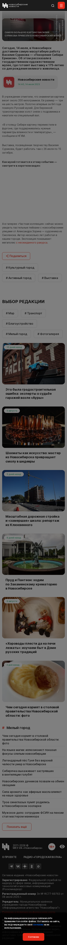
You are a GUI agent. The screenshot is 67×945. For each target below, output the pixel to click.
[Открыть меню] (61, 5)
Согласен (33, 936)
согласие (38, 924)
